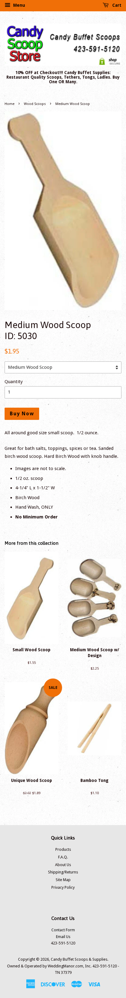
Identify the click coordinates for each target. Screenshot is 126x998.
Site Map (63, 879)
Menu (18, 5)
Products (63, 849)
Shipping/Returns (63, 872)
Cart (116, 5)
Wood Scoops (35, 104)
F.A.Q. (63, 857)
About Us (63, 864)
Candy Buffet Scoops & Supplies (79, 959)
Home (9, 104)
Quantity (14, 381)
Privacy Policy (63, 887)
